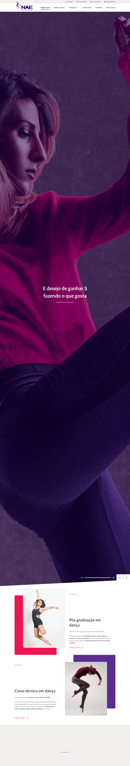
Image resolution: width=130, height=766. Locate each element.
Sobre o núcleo (59, 7)
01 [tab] (82, 578)
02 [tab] (114, 578)
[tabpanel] (65, 299)
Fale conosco (110, 7)
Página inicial (45, 7)
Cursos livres (87, 7)
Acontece (98, 7)
